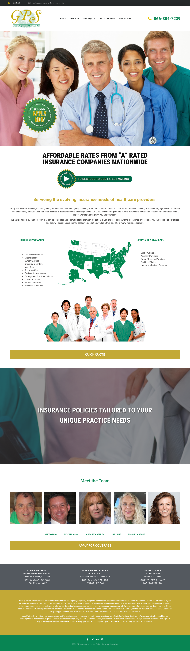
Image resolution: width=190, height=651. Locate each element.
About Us (74, 18)
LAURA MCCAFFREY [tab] (94, 534)
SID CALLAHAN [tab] (71, 534)
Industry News (107, 18)
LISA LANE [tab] (116, 534)
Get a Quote (89, 18)
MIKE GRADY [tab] (51, 534)
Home (63, 18)
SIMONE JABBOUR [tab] (136, 534)
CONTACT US (125, 18)
